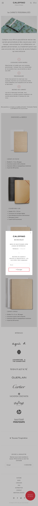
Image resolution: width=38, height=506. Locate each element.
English (22, 248)
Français (15, 248)
